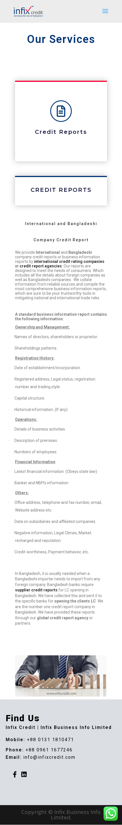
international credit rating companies (69, 261)
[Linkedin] (24, 774)
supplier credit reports (36, 590)
